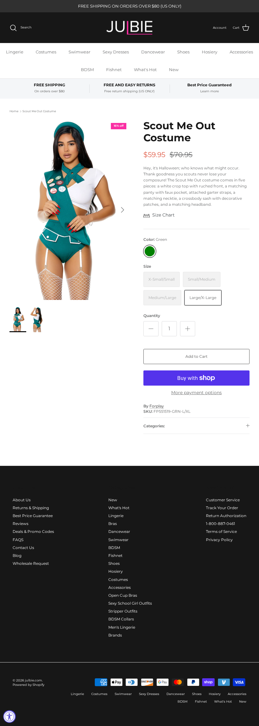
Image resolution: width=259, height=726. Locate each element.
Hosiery (209, 51)
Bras (112, 523)
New (173, 69)
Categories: (154, 426)
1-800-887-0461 (220, 523)
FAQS (18, 539)
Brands (115, 635)
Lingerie (14, 51)
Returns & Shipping (31, 507)
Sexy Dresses (116, 51)
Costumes (46, 51)
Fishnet (114, 69)
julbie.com (33, 680)
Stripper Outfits (122, 611)
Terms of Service (221, 531)
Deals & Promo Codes (33, 531)
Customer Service (223, 499)
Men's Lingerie (121, 627)
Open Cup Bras (122, 595)
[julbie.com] (129, 28)
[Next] (123, 210)
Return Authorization (226, 515)
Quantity (151, 315)
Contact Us (23, 547)
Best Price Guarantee (33, 515)
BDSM (87, 69)
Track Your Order (222, 507)
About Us (22, 499)
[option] (69, 210)
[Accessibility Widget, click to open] (9, 716)
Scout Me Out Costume (39, 111)
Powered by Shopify (28, 685)
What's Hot (145, 69)
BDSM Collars (121, 619)
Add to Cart (196, 356)
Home (13, 111)
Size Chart (163, 215)
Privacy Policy (219, 539)
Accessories (241, 51)
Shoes (183, 51)
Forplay (156, 406)
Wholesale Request (31, 563)
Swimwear (79, 51)
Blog (17, 555)
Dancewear (153, 51)
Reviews (20, 523)
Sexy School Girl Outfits (130, 603)
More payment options (196, 392)
